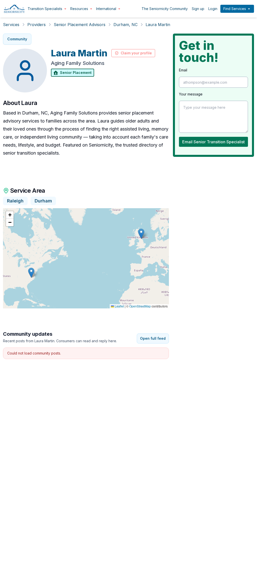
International (106, 9)
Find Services (234, 9)
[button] (31, 273)
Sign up (198, 9)
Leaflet (119, 306)
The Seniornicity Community (165, 9)
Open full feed (153, 338)
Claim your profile (136, 53)
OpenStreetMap (140, 306)
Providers (36, 24)
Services (11, 24)
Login (212, 9)
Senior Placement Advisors (79, 24)
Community (17, 39)
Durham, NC (125, 24)
